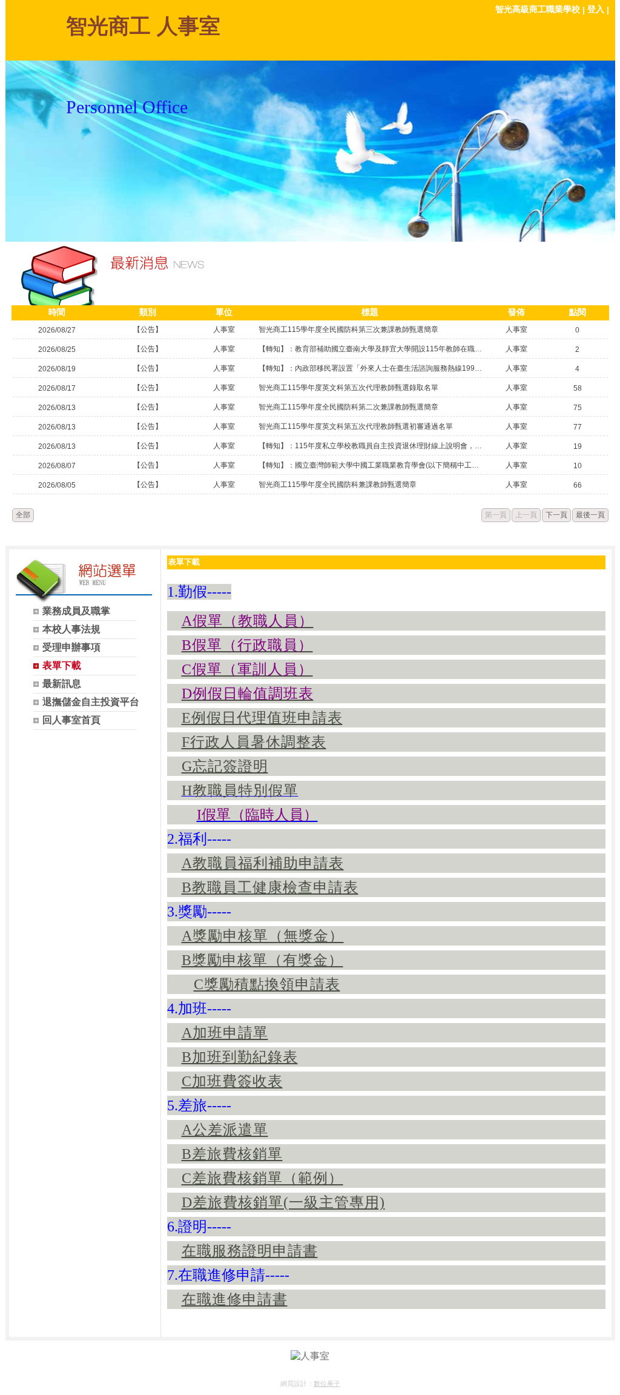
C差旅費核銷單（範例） (262, 1178)
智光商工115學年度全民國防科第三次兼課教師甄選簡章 (348, 329)
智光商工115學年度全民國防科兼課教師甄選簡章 (338, 484)
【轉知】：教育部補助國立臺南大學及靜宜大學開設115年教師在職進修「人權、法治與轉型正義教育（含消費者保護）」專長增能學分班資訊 (370, 349)
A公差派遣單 (225, 1130)
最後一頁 (590, 515)
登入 (595, 9)
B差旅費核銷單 (232, 1154)
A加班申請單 (225, 1033)
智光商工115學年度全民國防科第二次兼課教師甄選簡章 (348, 407)
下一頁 (556, 515)
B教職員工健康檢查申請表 (270, 887)
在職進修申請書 (235, 1299)
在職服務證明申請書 (250, 1251)
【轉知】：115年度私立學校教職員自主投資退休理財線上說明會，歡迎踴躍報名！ (370, 446)
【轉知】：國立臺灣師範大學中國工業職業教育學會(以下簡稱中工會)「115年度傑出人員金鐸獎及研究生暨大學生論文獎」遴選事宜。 (370, 465)
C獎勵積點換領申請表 (267, 984)
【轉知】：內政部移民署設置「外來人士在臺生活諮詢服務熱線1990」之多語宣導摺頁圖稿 (370, 368)
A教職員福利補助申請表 (263, 863)
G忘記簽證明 (225, 766)
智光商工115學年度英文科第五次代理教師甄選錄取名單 (348, 387)
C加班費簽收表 (232, 1081)
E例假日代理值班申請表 (262, 718)
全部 (23, 515)
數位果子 (327, 1383)
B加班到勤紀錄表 (240, 1057)
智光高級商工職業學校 (537, 9)
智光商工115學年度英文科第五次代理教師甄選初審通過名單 (356, 426)
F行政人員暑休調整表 (254, 742)
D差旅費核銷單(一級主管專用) (283, 1202)
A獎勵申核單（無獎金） (263, 936)
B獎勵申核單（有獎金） (262, 960)
